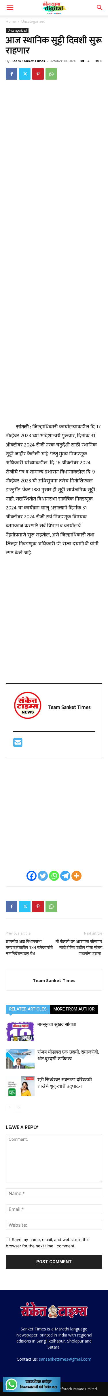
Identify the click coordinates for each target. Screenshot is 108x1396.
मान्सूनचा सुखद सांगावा (57, 1024)
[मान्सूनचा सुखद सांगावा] (20, 1031)
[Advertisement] (54, 141)
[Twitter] (25, 74)
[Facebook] (11, 74)
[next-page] (18, 1107)
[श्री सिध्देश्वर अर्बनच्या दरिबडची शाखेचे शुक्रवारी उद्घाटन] (20, 1086)
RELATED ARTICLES (28, 1009)
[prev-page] (9, 1107)
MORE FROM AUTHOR (74, 1009)
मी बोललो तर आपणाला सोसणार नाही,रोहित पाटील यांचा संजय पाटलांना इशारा (79, 947)
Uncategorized (33, 21)
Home (11, 21)
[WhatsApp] (51, 74)
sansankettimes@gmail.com (65, 1359)
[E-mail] (17, 745)
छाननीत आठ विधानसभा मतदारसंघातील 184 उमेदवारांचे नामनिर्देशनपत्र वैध (29, 947)
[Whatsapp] (54, 876)
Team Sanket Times (28, 61)
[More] (76, 876)
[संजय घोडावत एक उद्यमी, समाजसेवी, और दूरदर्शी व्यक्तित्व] (20, 1059)
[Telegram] (65, 876)
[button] (10, 8)
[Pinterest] (38, 74)
